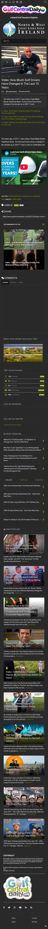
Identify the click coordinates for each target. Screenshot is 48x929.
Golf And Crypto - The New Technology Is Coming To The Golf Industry (23, 738)
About (14, 922)
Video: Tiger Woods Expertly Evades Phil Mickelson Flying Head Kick (22, 264)
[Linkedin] (17, 2)
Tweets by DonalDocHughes (12, 425)
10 (7, 829)
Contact (34, 918)
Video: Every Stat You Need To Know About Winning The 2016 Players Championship (22, 118)
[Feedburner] (21, 2)
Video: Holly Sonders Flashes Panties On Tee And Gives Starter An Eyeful (24, 675)
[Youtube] (14, 2)
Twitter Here (16, 199)
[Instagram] (10, 2)
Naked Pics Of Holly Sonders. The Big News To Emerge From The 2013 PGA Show (22, 548)
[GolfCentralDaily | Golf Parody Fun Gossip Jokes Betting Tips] (24, 13)
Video (8, 76)
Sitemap (34, 922)
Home (2, 76)
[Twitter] (6, 2)
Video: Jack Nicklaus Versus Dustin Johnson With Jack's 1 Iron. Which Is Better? (24, 243)
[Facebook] (2, 2)
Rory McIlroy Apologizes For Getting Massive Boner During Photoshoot (20, 706)
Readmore (25, 561)
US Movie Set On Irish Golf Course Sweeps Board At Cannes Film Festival (23, 769)
